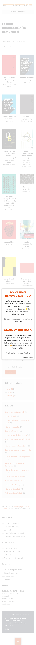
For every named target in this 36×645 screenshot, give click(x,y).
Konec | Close (28, 357)
